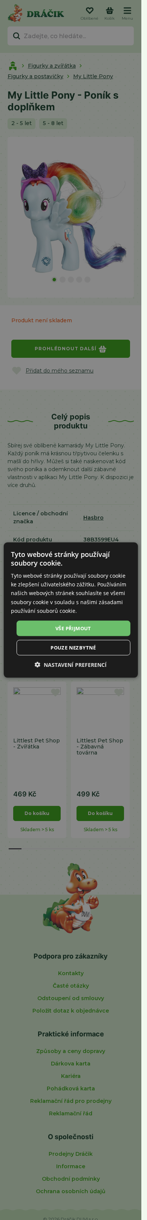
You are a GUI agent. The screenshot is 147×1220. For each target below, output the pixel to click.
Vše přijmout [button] (73, 628)
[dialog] (70, 610)
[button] (71, 664)
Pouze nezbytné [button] (73, 647)
